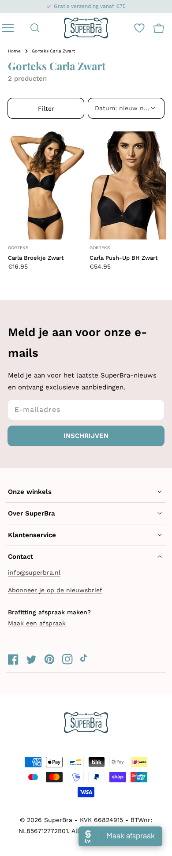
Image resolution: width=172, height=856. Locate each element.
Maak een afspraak (37, 623)
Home (14, 51)
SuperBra (58, 819)
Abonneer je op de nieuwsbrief (55, 590)
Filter (46, 108)
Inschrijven (86, 436)
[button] (35, 27)
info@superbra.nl (34, 572)
